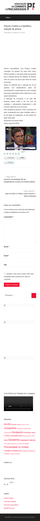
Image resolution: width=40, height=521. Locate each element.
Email (6, 256)
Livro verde (7, 443)
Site (5, 265)
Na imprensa (13, 443)
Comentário (8, 217)
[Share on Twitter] (8, 154)
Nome (6, 247)
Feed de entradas (10, 501)
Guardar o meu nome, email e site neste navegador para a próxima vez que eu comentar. (19, 276)
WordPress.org (9, 508)
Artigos (19, 424)
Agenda (14, 424)
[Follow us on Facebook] (5, 484)
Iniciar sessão (8, 498)
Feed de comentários (11, 505)
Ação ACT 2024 (25, 424)
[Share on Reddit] (11, 154)
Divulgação (17, 432)
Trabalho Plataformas (13, 451)
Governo (14, 439)
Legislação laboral (27, 440)
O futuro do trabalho (23, 443)
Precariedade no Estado (16, 447)
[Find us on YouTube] (8, 484)
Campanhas (10, 428)
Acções (7, 424)
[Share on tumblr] (16, 154)
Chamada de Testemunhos (24, 428)
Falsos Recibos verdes (29, 436)
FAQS (6, 440)
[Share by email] (19, 154)
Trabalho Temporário (15, 453)
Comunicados (7, 432)
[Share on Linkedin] (13, 154)
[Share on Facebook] (5, 154)
